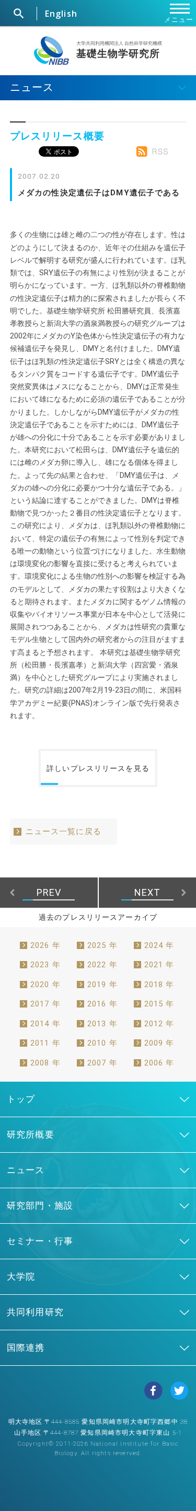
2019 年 (102, 984)
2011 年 (45, 1043)
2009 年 (159, 1043)
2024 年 (159, 945)
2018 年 (159, 984)
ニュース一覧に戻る (63, 831)
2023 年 (45, 964)
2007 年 (102, 1063)
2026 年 (45, 945)
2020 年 (45, 984)
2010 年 (102, 1043)
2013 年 (102, 1023)
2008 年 (45, 1063)
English (61, 13)
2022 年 (102, 964)
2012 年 (159, 1023)
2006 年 (159, 1063)
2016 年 (102, 1004)
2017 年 (45, 1004)
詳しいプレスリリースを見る (98, 768)
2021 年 (159, 964)
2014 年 (45, 1023)
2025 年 (102, 945)
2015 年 (159, 1004)
